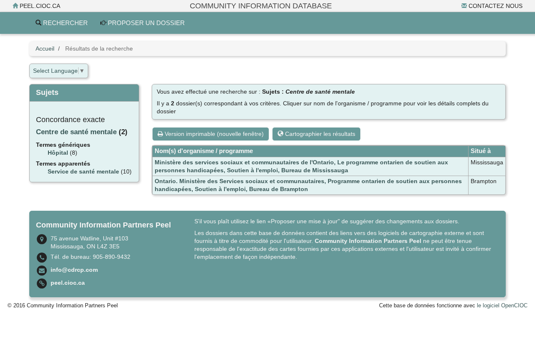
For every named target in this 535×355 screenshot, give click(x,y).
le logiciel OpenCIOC (502, 306)
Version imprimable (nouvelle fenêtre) (213, 133)
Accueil (45, 48)
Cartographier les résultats (319, 133)
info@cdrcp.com (74, 269)
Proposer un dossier (145, 22)
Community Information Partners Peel (368, 241)
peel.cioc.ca (39, 6)
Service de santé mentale (83, 171)
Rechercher (64, 22)
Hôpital (58, 152)
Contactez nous (494, 6)
